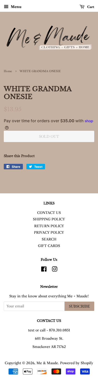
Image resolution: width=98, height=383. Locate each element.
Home (8, 71)
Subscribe (79, 306)
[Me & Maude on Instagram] (54, 270)
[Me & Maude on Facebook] (44, 270)
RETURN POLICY (49, 226)
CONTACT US (49, 213)
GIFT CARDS (49, 246)
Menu (15, 7)
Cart (90, 7)
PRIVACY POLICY (49, 232)
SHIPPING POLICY (49, 219)
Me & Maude (47, 363)
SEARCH (49, 239)
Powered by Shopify (76, 363)
